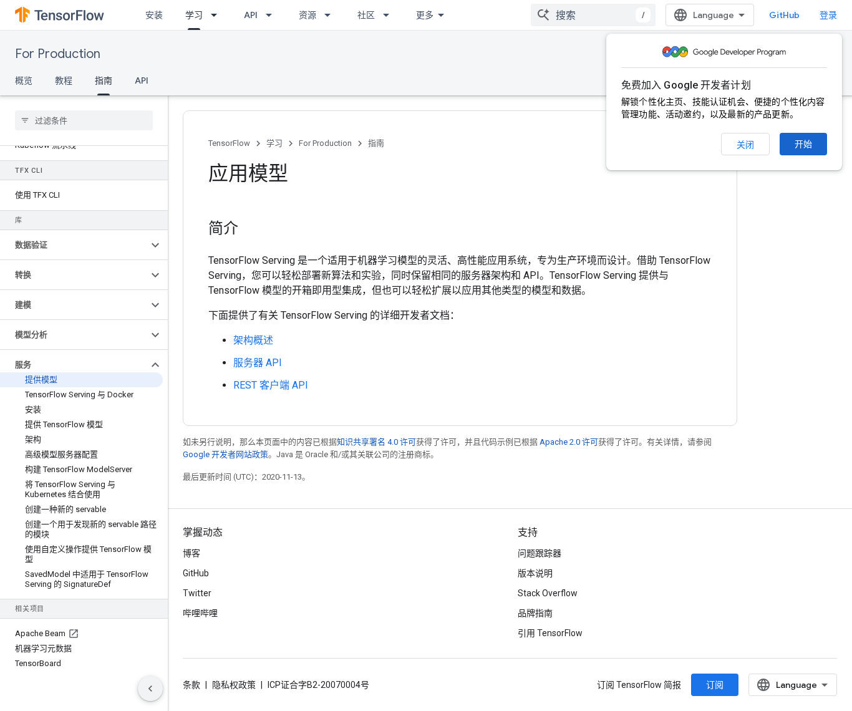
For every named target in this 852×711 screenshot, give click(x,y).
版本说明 (535, 573)
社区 (366, 15)
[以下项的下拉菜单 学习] (218, 15)
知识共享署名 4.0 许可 (376, 442)
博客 (191, 553)
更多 (424, 15)
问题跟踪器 (539, 553)
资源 (307, 15)
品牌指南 (535, 613)
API (251, 15)
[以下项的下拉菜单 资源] (331, 15)
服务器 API (257, 363)
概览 (23, 80)
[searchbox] (84, 120)
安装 (154, 15)
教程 (63, 80)
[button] (74, 245)
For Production (57, 54)
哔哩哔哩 (200, 613)
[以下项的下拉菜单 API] (273, 15)
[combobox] (593, 15)
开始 (803, 144)
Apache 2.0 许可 (569, 442)
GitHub (784, 15)
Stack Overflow (548, 593)
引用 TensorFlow (550, 633)
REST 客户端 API (270, 385)
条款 (191, 685)
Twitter (197, 593)
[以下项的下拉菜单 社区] (390, 15)
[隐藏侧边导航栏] (150, 688)
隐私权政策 (234, 685)
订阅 (715, 684)
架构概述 (253, 340)
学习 (194, 15)
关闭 (745, 144)
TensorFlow (229, 143)
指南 (103, 80)
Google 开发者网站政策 (225, 454)
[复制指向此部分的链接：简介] (250, 229)
